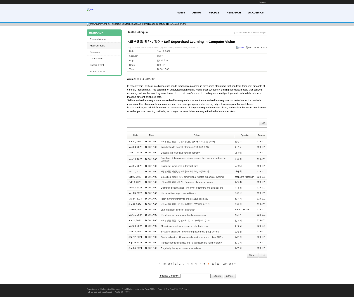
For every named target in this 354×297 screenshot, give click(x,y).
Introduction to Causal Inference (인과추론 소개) (185, 147)
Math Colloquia (259, 33)
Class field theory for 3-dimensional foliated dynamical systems (192, 177)
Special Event (97, 65)
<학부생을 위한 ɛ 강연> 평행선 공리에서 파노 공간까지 (188, 141)
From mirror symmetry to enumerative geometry (184, 199)
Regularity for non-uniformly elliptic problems (183, 215)
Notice (181, 12)
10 (213, 264)
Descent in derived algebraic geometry (180, 152)
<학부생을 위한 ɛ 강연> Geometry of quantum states (187, 182)
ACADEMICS (256, 12)
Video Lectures (97, 71)
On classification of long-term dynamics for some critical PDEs (192, 237)
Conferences (96, 58)
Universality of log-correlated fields (178, 193)
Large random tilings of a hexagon (178, 210)
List (263, 123)
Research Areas (98, 39)
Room (261, 135)
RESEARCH (234, 12)
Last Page (228, 264)
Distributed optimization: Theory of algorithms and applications (192, 188)
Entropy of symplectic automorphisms (179, 166)
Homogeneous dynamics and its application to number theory (191, 243)
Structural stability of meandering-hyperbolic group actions (190, 231)
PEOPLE (214, 12)
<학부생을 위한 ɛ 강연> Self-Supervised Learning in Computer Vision (181, 42)
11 (218, 264)
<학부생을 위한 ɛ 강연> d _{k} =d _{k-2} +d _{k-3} (185, 220)
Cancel (229, 276)
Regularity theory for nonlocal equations (181, 248)
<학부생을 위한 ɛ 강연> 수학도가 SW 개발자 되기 (185, 204)
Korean (262, 2)
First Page (167, 264)
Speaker (245, 135)
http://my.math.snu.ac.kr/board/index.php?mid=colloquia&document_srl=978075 (163, 47)
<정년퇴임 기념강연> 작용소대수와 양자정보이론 (185, 171)
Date (135, 135)
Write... (252, 255)
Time (151, 135)
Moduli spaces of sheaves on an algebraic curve (185, 226)
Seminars (95, 52)
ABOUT (197, 12)
